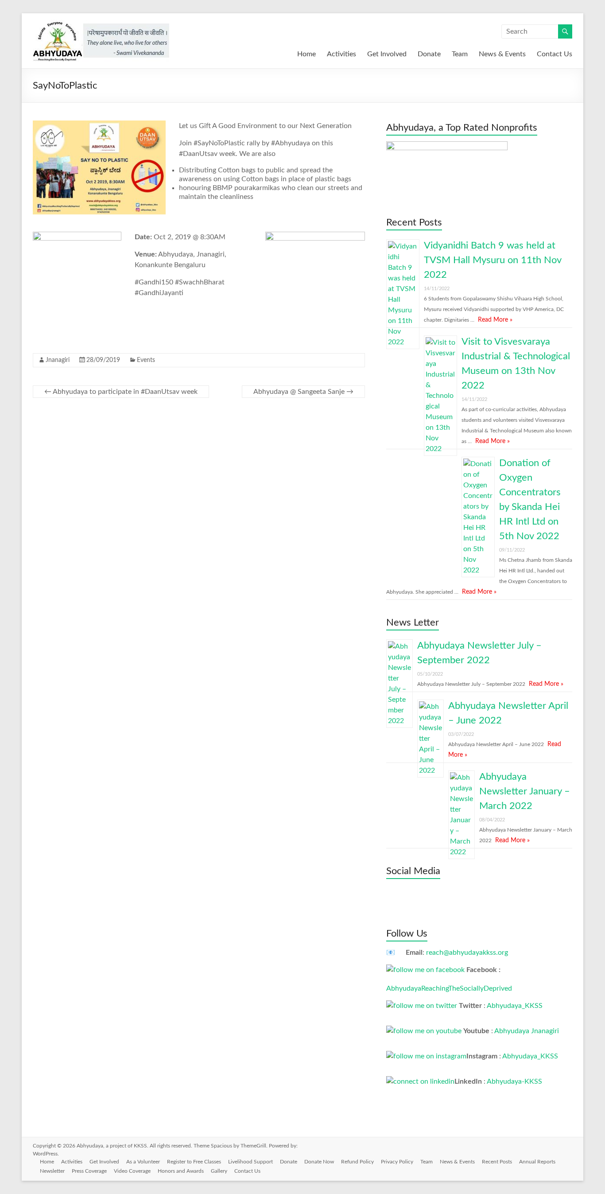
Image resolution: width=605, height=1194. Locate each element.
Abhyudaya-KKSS (514, 1081)
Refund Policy (357, 1161)
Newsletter (52, 1171)
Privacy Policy (397, 1161)
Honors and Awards (181, 1171)
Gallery (219, 1171)
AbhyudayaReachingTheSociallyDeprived (449, 988)
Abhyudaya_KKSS (515, 1005)
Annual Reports (537, 1161)
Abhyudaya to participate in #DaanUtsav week (121, 391)
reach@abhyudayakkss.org (467, 952)
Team (460, 54)
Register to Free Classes (194, 1161)
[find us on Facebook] (425, 969)
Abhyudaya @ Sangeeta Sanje (303, 391)
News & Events (502, 54)
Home (306, 54)
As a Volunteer (143, 1161)
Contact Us (554, 54)
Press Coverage (89, 1171)
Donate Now (319, 1161)
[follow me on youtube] (424, 1031)
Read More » (495, 320)
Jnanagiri (58, 360)
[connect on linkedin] (420, 1081)
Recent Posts (497, 1161)
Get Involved (387, 54)
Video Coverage (132, 1171)
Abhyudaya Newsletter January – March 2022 (524, 791)
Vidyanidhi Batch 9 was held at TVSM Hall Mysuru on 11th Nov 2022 (492, 260)
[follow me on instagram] (426, 1056)
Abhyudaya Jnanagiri (526, 1031)
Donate (429, 54)
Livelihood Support (250, 1161)
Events (146, 360)
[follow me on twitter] (421, 1005)
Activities (341, 54)
